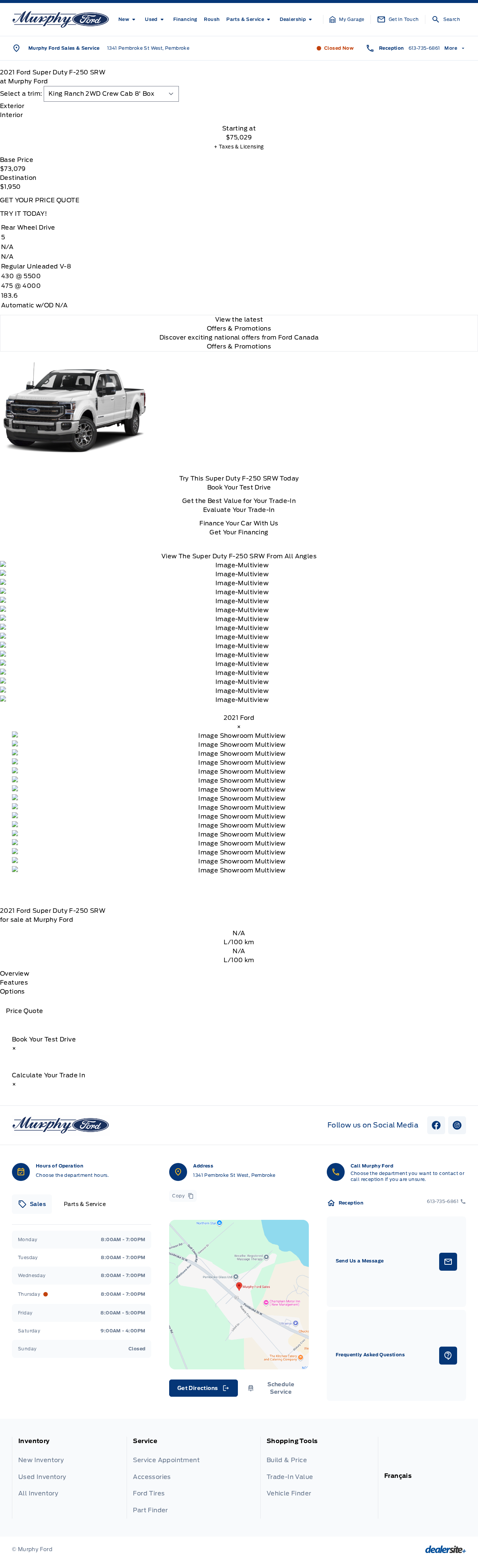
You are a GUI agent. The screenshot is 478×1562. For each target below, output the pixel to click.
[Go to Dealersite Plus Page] (445, 1549)
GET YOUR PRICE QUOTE (39, 200)
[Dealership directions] (238, 1294)
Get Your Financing (238, 532)
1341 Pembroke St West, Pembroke (148, 48)
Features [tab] (14, 982)
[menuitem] (128, 19)
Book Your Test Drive (239, 487)
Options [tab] (12, 991)
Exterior (12, 106)
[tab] (239, 106)
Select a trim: (21, 93)
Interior (11, 115)
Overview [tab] (14, 973)
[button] (346, 19)
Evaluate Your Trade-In (239, 509)
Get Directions (203, 1390)
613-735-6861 (424, 48)
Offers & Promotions (239, 346)
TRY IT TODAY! (23, 213)
